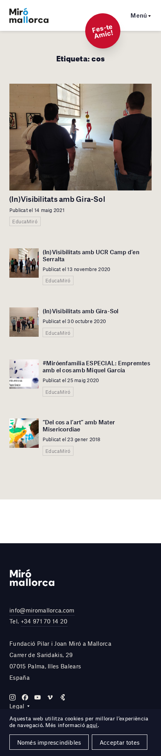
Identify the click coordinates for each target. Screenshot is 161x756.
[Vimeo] (50, 697)
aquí (91, 725)
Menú (139, 15)
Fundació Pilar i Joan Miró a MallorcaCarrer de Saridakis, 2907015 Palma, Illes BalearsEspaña (60, 660)
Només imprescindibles (49, 742)
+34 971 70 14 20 (44, 621)
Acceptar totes (120, 742)
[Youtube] (37, 697)
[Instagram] (12, 697)
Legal (17, 705)
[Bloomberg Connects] (62, 697)
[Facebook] (25, 697)
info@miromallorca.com (42, 610)
